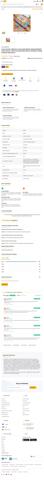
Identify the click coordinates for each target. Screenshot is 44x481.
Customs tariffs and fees (6, 410)
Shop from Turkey (13, 466)
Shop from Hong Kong (29, 464)
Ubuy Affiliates (26, 414)
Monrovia (3, 437)
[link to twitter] (25, 33)
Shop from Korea (38, 464)
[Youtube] (7, 474)
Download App (26, 399)
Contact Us (3, 400)
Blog (24, 412)
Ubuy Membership (5, 416)
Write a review (4, 284)
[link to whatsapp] (18, 33)
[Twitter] (9, 474)
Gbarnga (3, 439)
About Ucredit (26, 408)
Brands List (25, 400)
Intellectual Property (5, 404)
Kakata (2, 447)
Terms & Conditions (6, 471)
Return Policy (25, 404)
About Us (3, 399)
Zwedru (3, 449)
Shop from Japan (20, 464)
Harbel (2, 445)
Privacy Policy (14, 471)
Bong (2, 441)
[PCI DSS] (4, 459)
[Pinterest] (12, 474)
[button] (34, 1)
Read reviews (37, 295)
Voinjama (3, 451)
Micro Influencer (4, 414)
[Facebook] (2, 474)
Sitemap (3, 406)
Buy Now (17, 91)
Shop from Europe (22, 466)
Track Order (4, 408)
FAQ (23, 406)
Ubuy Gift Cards (26, 410)
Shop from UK (12, 464)
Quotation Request (5, 402)
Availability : (4, 58)
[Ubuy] (4, 1)
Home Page (3, 7)
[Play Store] (33, 440)
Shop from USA (5, 464)
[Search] (42, 4)
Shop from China (5, 466)
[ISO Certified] (12, 458)
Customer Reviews (26, 402)
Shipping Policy (4, 412)
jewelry (2, 9)
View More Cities (4, 453)
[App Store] (26, 440)
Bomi (2, 443)
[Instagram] (4, 474)
